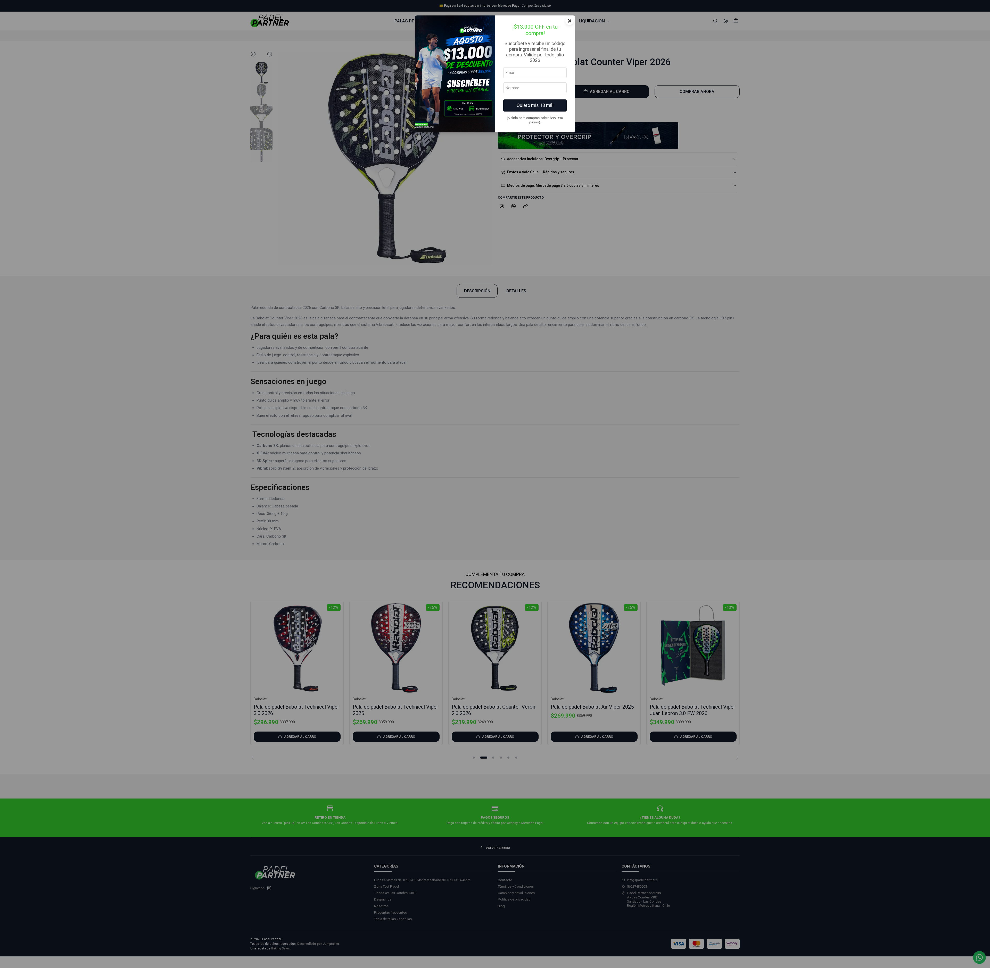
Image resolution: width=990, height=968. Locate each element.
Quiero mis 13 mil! (535, 105)
